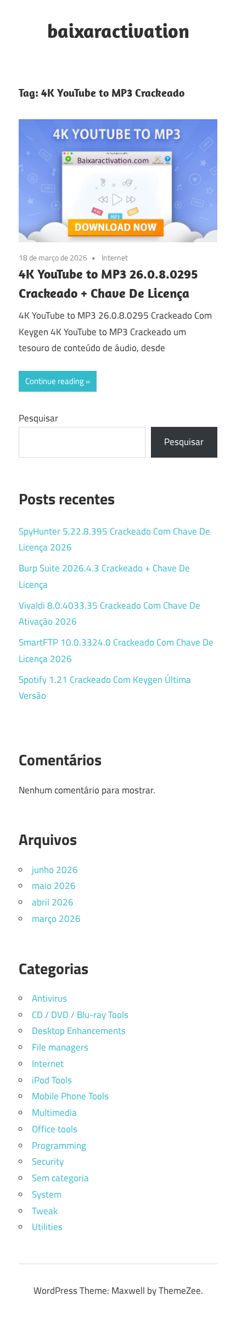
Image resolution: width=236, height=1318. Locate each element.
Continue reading (54, 381)
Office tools (54, 1129)
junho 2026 (55, 870)
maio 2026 (54, 885)
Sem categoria (60, 1178)
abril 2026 (53, 902)
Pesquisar (38, 418)
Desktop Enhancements (79, 1031)
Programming (59, 1145)
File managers (60, 1047)
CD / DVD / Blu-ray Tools (80, 1015)
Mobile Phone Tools (70, 1096)
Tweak (45, 1211)
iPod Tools (52, 1080)
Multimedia (54, 1112)
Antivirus (49, 998)
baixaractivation (118, 30)
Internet (115, 257)
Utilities (47, 1227)
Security (48, 1161)
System (46, 1194)
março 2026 (56, 918)
